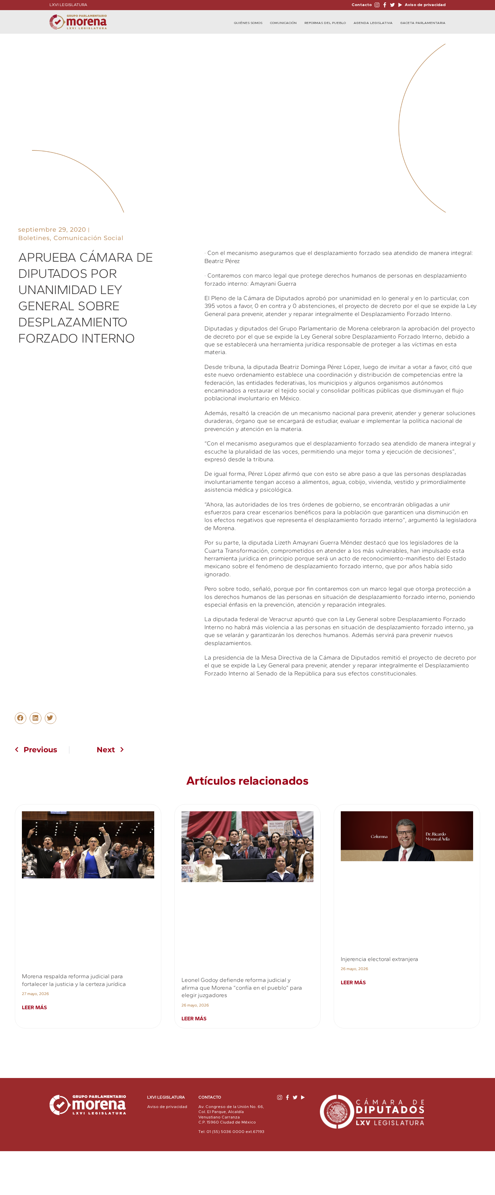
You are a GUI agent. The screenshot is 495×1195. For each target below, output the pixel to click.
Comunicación (283, 23)
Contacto (362, 5)
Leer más (34, 1007)
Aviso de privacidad (425, 5)
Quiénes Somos (248, 23)
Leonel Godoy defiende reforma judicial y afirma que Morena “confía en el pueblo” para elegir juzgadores (242, 987)
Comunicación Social (89, 238)
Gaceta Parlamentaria (423, 23)
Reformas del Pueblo (325, 23)
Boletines (34, 238)
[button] (20, 718)
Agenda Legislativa (373, 23)
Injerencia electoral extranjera (379, 959)
